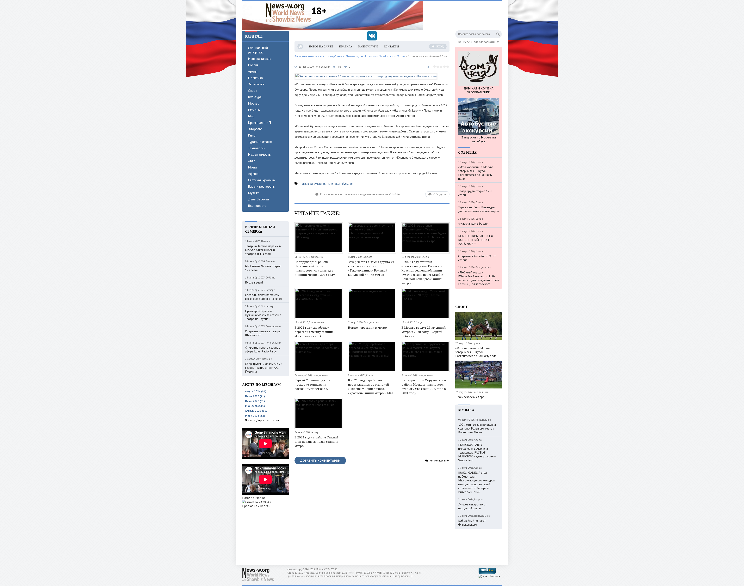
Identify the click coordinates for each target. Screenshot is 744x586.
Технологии (256, 148)
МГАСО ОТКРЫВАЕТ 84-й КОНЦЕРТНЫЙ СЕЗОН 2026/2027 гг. (475, 240)
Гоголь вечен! (254, 282)
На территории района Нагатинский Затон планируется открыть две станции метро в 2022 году (314, 268)
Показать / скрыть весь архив (262, 420)
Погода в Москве (253, 498)
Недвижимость (259, 154)
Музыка (253, 193)
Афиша (253, 173)
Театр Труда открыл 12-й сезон (475, 193)
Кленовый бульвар (340, 184)
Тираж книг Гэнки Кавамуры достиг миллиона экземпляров (478, 209)
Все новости (257, 205)
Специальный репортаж (258, 50)
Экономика (256, 84)
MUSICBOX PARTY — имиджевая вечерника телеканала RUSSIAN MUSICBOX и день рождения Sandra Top (477, 452)
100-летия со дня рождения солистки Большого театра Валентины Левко (477, 428)
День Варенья (258, 199)
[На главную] (288, 12)
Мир (251, 116)
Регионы (254, 109)
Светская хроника (261, 180)
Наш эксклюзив (259, 58)
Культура (255, 97)
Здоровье (255, 129)
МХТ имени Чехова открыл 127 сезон (263, 268)
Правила (345, 46)
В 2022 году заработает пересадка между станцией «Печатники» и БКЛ (314, 331)
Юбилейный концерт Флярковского (472, 522)
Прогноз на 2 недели (256, 506)
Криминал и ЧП (259, 122)
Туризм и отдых (260, 141)
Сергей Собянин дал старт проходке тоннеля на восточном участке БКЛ (314, 384)
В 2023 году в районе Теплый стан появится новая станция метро (316, 441)
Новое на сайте (321, 46)
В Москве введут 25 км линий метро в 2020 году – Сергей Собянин (423, 331)
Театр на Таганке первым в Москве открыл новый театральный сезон (263, 250)
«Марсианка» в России (473, 223)
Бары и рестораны (261, 186)
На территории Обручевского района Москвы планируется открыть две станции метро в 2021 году (423, 386)
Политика (255, 78)
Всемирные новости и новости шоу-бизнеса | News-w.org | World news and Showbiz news (344, 56)
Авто (251, 161)
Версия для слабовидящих (481, 41)
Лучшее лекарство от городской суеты (472, 506)
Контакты (391, 46)
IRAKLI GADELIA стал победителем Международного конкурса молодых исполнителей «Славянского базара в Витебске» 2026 (476, 482)
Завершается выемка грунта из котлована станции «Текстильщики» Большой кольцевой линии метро (371, 268)
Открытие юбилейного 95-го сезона (477, 258)
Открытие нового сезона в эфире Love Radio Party (263, 349)
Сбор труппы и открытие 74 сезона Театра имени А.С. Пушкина (263, 367)
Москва (253, 103)
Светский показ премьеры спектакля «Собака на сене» (263, 297)
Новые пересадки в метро (367, 327)
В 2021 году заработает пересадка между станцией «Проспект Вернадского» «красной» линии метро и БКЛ (370, 386)
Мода (252, 167)
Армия (252, 71)
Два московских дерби (470, 397)
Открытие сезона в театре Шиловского (263, 333)
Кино (252, 135)
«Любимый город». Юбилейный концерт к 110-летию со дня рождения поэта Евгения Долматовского (478, 278)
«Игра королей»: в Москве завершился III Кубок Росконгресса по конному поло (475, 172)
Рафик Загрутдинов (313, 184)
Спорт (252, 90)
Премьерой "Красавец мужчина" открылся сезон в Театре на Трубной (263, 315)
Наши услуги (368, 46)
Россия (253, 65)
